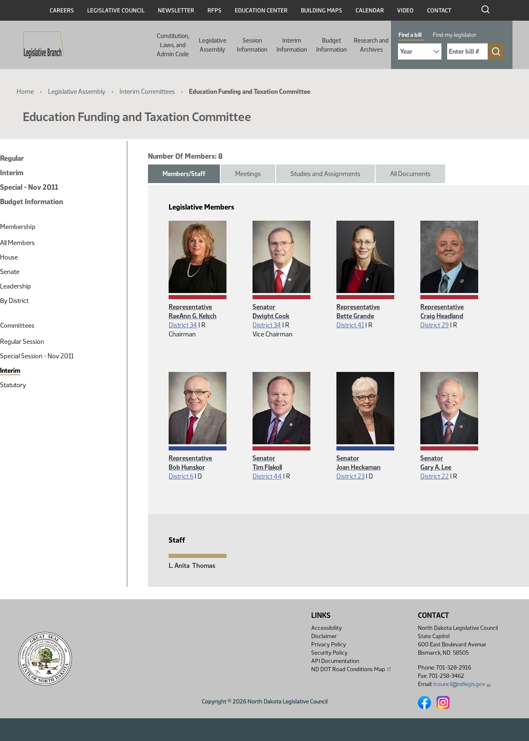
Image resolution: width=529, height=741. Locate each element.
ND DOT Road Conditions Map (348, 669)
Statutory (13, 385)
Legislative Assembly (212, 45)
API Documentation (335, 661)
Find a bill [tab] (410, 34)
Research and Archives (371, 45)
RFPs (214, 10)
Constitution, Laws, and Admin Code (173, 45)
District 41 (350, 325)
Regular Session (22, 341)
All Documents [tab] (410, 174)
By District (14, 301)
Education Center (261, 10)
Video (405, 10)
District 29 (434, 325)
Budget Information (331, 45)
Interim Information (291, 45)
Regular (12, 158)
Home (25, 91)
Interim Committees (147, 91)
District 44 (267, 476)
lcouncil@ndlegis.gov (459, 684)
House (9, 257)
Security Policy (329, 652)
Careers (62, 10)
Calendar (369, 10)
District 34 (183, 325)
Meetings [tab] (248, 174)
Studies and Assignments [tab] (325, 174)
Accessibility (326, 627)
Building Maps (321, 10)
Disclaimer (324, 636)
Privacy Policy (328, 644)
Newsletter (176, 10)
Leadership (15, 286)
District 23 (350, 476)
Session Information (252, 45)
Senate (9, 272)
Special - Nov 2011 (29, 187)
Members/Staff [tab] (183, 174)
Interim (12, 172)
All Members (17, 243)
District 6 (181, 476)
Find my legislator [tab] (455, 34)
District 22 (434, 476)
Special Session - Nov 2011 (37, 356)
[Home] (41, 45)
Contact (439, 10)
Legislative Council (116, 10)
